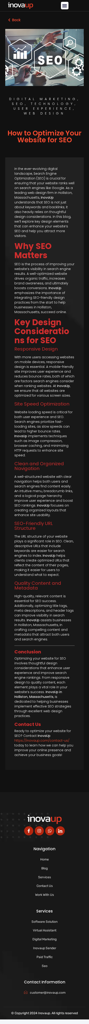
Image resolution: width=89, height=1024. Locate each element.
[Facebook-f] (28, 830)
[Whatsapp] (49, 830)
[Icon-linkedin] (60, 830)
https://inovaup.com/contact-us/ (41, 740)
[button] (64, 5)
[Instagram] (39, 830)
